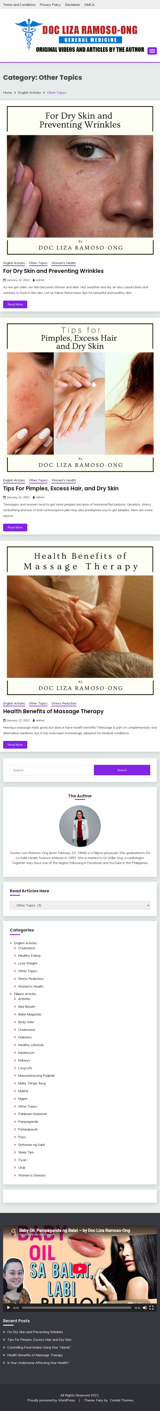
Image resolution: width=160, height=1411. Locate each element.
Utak (21, 1167)
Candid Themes (121, 1400)
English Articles (14, 263)
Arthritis (24, 999)
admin (40, 280)
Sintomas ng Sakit (31, 1145)
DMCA (89, 4)
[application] (80, 1268)
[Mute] (145, 1308)
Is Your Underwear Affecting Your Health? (38, 1363)
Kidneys (24, 1060)
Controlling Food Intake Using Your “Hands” (39, 1347)
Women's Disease (31, 1175)
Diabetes (25, 1037)
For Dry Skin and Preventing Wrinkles (53, 271)
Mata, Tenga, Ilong (32, 1083)
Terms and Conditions (19, 4)
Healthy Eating (29, 955)
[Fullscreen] (151, 1308)
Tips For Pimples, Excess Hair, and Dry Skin (61, 488)
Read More (15, 304)
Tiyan (22, 1160)
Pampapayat (28, 1129)
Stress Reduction (63, 703)
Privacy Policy (50, 4)
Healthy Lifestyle (31, 1045)
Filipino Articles (25, 994)
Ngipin (23, 1098)
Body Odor (26, 1022)
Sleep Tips (26, 1152)
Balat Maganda (29, 1014)
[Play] (8, 1308)
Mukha (23, 1091)
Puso (22, 1137)
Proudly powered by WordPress (51, 1400)
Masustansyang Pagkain (36, 1075)
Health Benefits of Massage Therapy (53, 711)
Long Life (25, 1068)
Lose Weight (27, 963)
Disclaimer (72, 4)
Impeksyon (26, 1052)
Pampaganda (28, 1121)
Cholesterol (26, 948)
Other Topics (38, 263)
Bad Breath (26, 1006)
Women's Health (63, 263)
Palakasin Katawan (32, 1114)
